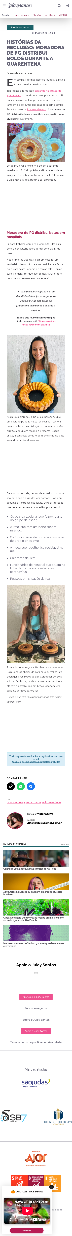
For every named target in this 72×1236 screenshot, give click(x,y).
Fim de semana (21, 15)
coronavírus (15, 802)
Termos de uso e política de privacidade (36, 1042)
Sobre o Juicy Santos (36, 1019)
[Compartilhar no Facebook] (31, 786)
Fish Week (49, 15)
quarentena (32, 802)
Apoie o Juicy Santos (36, 1031)
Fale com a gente (36, 1008)
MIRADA (63, 15)
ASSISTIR (26, 1230)
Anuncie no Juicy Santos (36, 997)
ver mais (65, 844)
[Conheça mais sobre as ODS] (36, 1183)
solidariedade (51, 802)
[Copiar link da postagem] (11, 786)
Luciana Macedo (36, 109)
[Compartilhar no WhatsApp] (21, 786)
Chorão (37, 15)
